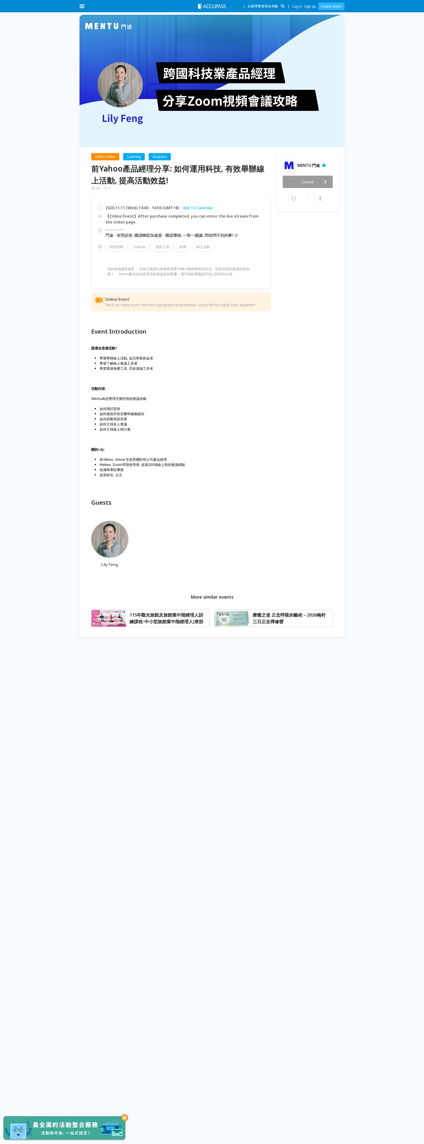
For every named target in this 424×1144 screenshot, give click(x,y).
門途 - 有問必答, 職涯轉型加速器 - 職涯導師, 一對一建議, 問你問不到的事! (169, 235)
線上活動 (203, 246)
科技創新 (116, 246)
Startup (139, 246)
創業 (182, 246)
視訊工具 (162, 246)
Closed (307, 182)
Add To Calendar (198, 207)
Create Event (331, 6)
